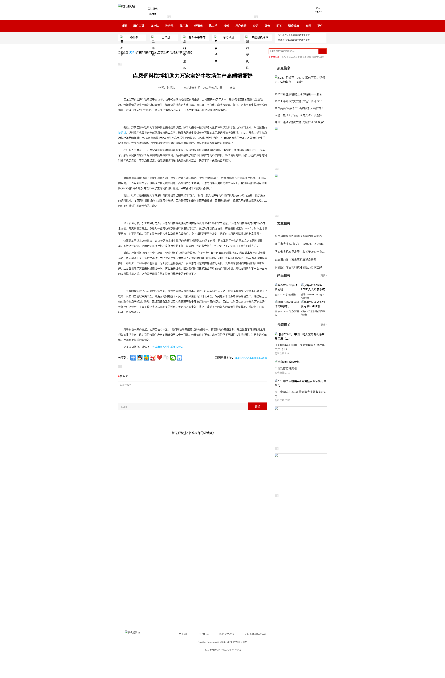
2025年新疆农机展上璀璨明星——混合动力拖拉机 (305, 94)
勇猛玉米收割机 (319, 57)
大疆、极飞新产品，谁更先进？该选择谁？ (301, 115)
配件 (320, 25)
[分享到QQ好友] (140, 358)
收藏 (232, 88)
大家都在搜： (275, 57)
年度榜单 (228, 37)
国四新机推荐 (260, 37)
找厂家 (184, 25)
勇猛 (309, 57)
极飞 (284, 57)
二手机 (166, 37)
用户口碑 (138, 25)
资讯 (255, 25)
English (318, 11)
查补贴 (155, 25)
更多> (324, 275)
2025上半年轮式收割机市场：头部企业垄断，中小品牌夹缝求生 (314, 101)
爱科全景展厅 (197, 37)
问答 (279, 25)
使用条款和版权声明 (255, 634)
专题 (308, 25)
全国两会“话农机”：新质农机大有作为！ (299, 108)
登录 (318, 8)
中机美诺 (295, 57)
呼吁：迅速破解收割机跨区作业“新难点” (299, 122)
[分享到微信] (173, 358)
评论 (257, 406)
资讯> (132, 52)
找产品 (169, 25)
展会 (267, 25)
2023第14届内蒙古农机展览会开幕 (295, 259)
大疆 (288, 57)
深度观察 (293, 25)
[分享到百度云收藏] (159, 358)
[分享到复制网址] (166, 358)
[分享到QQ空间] (146, 358)
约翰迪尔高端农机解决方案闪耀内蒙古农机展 (302, 236)
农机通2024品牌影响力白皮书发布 (294, 40)
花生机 (303, 57)
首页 (124, 25)
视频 (226, 25)
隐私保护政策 (226, 634)
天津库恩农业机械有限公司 (167, 347)
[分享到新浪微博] (153, 358)
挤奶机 (122, 132)
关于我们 (183, 634)
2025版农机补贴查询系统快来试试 (294, 35)
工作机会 (204, 634)
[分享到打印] (179, 358)
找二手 (213, 25)
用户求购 (240, 25)
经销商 (198, 25)
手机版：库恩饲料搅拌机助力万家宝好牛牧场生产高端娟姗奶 (312, 267)
